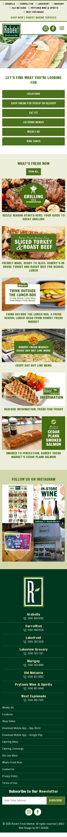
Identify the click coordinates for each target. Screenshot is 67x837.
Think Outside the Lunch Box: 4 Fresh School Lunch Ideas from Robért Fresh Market (33, 318)
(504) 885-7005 (36, 700)
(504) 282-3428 (36, 642)
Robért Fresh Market (23, 824)
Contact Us (8, 769)
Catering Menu (10, 742)
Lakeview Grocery (34, 649)
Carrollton (26, 4)
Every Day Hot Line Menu (33, 365)
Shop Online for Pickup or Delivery (33, 103)
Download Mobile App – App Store (21, 728)
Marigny (59, 4)
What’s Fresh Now (12, 762)
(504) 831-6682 (36, 677)
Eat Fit (33, 112)
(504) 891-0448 (36, 688)
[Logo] (11, 30)
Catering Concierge (13, 748)
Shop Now (17, 17)
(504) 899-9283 (36, 618)
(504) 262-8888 (36, 665)
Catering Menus (33, 122)
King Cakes (34, 141)
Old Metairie (19, 8)
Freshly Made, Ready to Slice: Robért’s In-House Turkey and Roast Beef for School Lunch (33, 267)
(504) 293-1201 (36, 653)
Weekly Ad (33, 131)
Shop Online (8, 721)
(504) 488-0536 (36, 630)
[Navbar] (62, 28)
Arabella (10, 4)
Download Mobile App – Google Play (22, 735)
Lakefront (44, 4)
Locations (33, 94)
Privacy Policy (9, 776)
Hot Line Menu (10, 755)
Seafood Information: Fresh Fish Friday (33, 409)
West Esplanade (35, 12)
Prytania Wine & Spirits (44, 8)
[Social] (45, 28)
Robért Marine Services (41, 17)
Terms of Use (9, 783)
